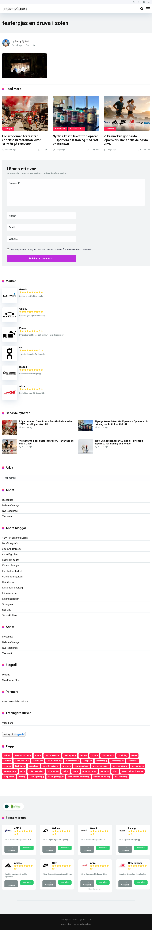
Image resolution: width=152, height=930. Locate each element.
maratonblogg (81, 766)
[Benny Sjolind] (15, 8)
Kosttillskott (60, 128)
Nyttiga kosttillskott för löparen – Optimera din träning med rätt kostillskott (75, 140)
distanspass (108, 755)
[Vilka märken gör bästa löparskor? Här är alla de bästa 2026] (127, 113)
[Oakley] (9, 321)
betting (83, 755)
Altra (22, 386)
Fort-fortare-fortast (12, 571)
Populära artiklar (76, 128)
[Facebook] (133, 2)
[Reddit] (149, 2)
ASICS (38, 755)
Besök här (27, 848)
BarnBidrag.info (10, 543)
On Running (53, 771)
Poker (66, 771)
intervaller (38, 760)
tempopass (9, 776)
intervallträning (54, 760)
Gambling (122, 755)
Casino (94, 755)
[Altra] (9, 399)
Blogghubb (7, 500)
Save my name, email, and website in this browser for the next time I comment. (51, 249)
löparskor (132, 760)
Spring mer (8, 604)
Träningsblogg (37, 776)
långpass (87, 760)
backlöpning (70, 755)
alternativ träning (23, 755)
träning (22, 776)
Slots (115, 771)
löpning (7, 766)
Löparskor (110, 128)
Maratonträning (120, 766)
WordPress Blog (10, 680)
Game (134, 755)
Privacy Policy (65, 924)
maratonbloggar (100, 766)
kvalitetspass (72, 760)
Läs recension (11, 849)
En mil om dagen (10, 560)
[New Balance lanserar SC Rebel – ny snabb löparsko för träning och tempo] (85, 453)
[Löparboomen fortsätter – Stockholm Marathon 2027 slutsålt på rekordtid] (25, 113)
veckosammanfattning (78, 776)
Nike (22, 771)
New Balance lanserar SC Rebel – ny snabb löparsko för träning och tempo (119, 442)
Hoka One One (22, 760)
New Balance (10, 771)
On (20, 347)
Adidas (7, 755)
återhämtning (121, 776)
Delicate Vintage (10, 505)
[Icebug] (9, 379)
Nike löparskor (36, 771)
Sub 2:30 (6, 609)
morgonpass (138, 766)
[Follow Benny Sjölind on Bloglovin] (14, 735)
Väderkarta (7, 722)
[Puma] (9, 340)
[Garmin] (9, 302)
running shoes (89, 771)
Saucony (104, 771)
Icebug (23, 367)
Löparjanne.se (9, 593)
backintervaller (52, 755)
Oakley (23, 308)
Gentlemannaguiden (12, 576)
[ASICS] (8, 833)
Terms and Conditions (83, 924)
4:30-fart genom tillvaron (15, 537)
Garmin (23, 289)
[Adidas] (8, 868)
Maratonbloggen (10, 598)
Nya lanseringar (10, 511)
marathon (33, 766)
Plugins (6, 674)
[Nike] (46, 868)
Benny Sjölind (22, 41)
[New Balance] (122, 868)
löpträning (20, 766)
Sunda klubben (9, 615)
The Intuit (7, 516)
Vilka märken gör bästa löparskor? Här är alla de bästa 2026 (126, 140)
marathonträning (50, 766)
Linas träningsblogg (12, 587)
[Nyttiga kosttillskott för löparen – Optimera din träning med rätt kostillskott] (76, 113)
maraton (67, 766)
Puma (22, 328)
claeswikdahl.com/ (12, 549)
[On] (9, 360)
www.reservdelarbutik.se (15, 701)
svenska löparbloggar (132, 771)
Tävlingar (8, 128)
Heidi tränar (8, 582)
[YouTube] (143, 2)
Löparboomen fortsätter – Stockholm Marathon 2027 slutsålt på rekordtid (21, 140)
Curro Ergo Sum (10, 554)
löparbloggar (117, 760)
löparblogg (101, 760)
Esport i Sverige (10, 565)
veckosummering (102, 776)
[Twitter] (138, 2)
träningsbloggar (56, 776)
